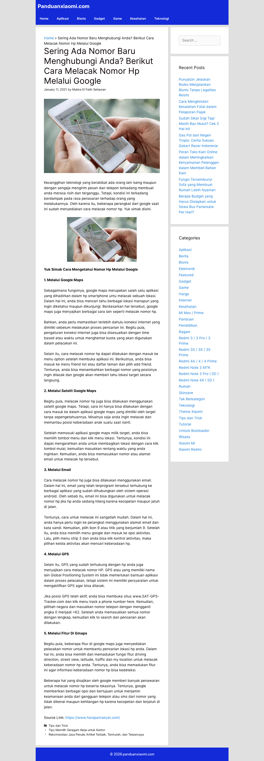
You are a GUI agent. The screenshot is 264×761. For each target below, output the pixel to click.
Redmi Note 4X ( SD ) (196, 380)
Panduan (186, 319)
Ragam (184, 332)
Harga (184, 294)
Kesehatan (138, 18)
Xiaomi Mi (187, 443)
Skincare (186, 393)
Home (44, 18)
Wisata (184, 437)
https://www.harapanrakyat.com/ (92, 718)
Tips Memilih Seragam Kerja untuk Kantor (77, 730)
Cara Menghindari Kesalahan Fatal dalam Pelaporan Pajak (198, 106)
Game (117, 18)
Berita (184, 256)
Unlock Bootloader (194, 431)
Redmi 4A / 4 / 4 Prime (198, 361)
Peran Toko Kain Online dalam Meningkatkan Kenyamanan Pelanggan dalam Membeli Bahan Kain (199, 162)
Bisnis (81, 18)
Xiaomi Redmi (190, 449)
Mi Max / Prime (191, 313)
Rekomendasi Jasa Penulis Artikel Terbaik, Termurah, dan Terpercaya (96, 734)
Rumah (184, 386)
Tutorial (185, 424)
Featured (186, 275)
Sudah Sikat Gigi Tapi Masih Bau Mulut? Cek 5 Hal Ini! (199, 123)
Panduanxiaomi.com (64, 6)
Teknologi (161, 18)
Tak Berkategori (192, 399)
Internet (185, 300)
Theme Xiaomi (191, 412)
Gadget (99, 18)
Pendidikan (188, 325)
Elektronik (187, 269)
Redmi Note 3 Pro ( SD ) (199, 374)
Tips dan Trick (58, 725)
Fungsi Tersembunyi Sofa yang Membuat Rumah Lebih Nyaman (197, 184)
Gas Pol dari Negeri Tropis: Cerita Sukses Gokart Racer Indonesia (198, 140)
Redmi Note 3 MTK (194, 368)
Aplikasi (63, 18)
